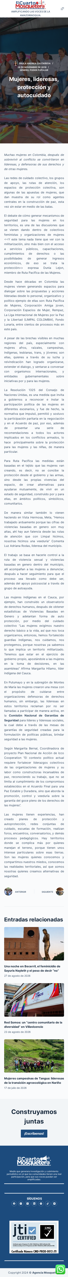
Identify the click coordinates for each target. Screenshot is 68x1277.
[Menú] (62, 8)
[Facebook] (14, 1203)
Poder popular (39, 70)
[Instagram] (21, 1203)
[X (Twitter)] (27, 1203)
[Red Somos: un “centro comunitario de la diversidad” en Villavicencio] (34, 1000)
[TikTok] (47, 1203)
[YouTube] (54, 1203)
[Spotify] (41, 1203)
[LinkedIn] (34, 1203)
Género (24, 70)
